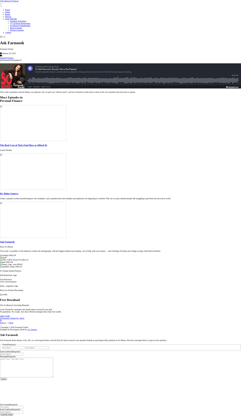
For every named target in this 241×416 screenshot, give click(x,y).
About (7, 12)
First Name (8, 405)
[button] (1, 320)
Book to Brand (16, 28)
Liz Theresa (32, 330)
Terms (10, 323)
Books (7, 14)
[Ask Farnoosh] (33, 237)
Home (7, 10)
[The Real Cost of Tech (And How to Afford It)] (33, 140)
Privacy (3, 323)
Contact (8, 32)
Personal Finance (7, 58)
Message (7, 356)
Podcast (8, 17)
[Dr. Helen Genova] (33, 189)
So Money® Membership (20, 26)
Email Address (10, 352)
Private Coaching (17, 30)
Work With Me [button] (11, 19)
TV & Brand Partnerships (20, 23)
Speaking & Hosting (18, 21)
